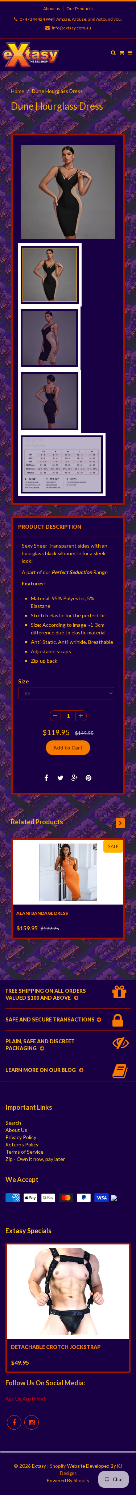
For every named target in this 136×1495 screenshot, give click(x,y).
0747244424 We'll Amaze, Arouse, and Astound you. (71, 19)
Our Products (79, 8)
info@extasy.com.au (71, 28)
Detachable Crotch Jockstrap (56, 1347)
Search (13, 1123)
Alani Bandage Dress (42, 913)
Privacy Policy (20, 1137)
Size (23, 681)
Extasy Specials (28, 1231)
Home (17, 91)
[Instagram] (31, 1422)
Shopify (58, 1466)
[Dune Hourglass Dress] (68, 192)
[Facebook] (14, 1422)
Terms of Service (24, 1152)
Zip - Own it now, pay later (35, 1159)
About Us (16, 1130)
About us (51, 8)
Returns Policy (21, 1144)
